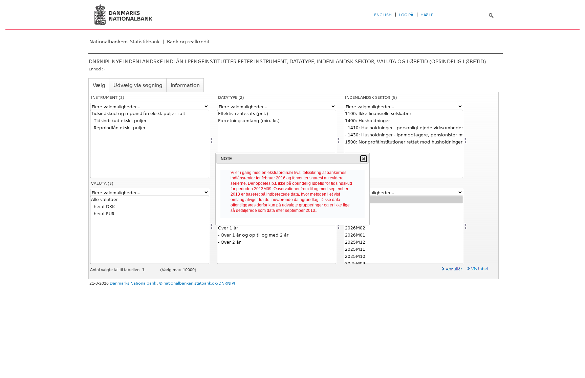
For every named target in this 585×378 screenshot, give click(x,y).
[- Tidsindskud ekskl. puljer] (149, 121)
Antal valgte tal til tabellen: (116, 269)
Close (363, 158)
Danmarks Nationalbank (133, 283)
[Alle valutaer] (149, 199)
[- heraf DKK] (149, 206)
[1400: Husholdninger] (403, 121)
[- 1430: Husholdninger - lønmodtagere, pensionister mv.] (403, 135)
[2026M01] (403, 235)
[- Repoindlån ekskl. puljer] (149, 128)
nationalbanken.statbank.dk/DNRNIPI (199, 283)
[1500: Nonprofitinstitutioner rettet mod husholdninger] (403, 142)
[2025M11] (403, 249)
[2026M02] (403, 228)
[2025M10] (403, 256)
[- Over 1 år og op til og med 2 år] (276, 235)
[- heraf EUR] (149, 214)
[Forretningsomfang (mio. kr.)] (276, 121)
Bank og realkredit (188, 42)
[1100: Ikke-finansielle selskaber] (403, 113)
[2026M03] (403, 221)
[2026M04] (403, 214)
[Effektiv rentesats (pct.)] (276, 113)
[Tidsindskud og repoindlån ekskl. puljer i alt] (149, 113)
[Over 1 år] (276, 228)
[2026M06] (403, 199)
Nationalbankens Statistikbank (124, 42)
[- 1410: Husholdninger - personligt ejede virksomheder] (403, 128)
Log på (406, 15)
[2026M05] (403, 206)
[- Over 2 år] (276, 242)
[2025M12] (403, 242)
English (383, 15)
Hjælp (426, 15)
